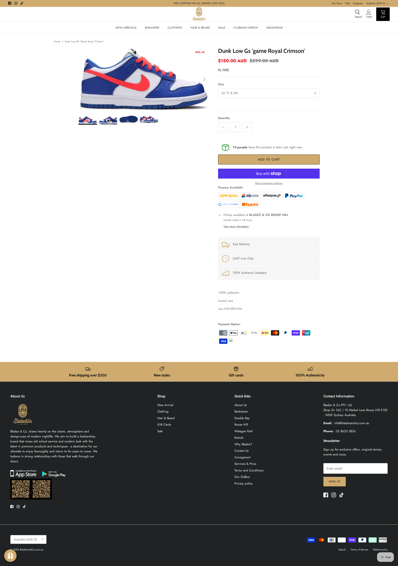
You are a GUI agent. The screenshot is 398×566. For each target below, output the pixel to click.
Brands (238, 437)
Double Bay (242, 418)
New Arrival (165, 405)
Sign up (334, 481)
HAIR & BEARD (200, 28)
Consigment (242, 457)
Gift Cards (164, 424)
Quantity (224, 118)
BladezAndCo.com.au (31, 549)
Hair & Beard (166, 418)
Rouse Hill (241, 424)
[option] (143, 79)
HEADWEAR (274, 28)
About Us (240, 405)
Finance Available (230, 187)
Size (221, 84)
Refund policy (380, 549)
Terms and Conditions (248, 470)
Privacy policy (243, 483)
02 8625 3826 (346, 431)
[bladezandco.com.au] (22, 426)
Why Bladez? (243, 444)
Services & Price (245, 463)
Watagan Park (243, 431)
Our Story (337, 3)
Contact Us (241, 450)
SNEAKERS (152, 28)
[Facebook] (9, 3)
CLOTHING (174, 28)
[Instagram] (15, 3)
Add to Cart (269, 159)
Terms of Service (359, 549)
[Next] (204, 79)
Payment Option (229, 324)
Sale (160, 431)
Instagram (358, 3)
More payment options (269, 183)
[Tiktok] (21, 3)
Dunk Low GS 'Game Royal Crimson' (84, 41)
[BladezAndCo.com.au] (199, 14)
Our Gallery (242, 477)
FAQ (347, 3)
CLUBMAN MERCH (245, 28)
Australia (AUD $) (375, 3)
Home (57, 41)
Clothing (163, 411)
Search (342, 549)
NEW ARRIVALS (125, 28)
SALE (221, 28)
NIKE (225, 70)
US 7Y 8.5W (229, 93)
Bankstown (241, 411)
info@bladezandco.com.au (351, 423)
